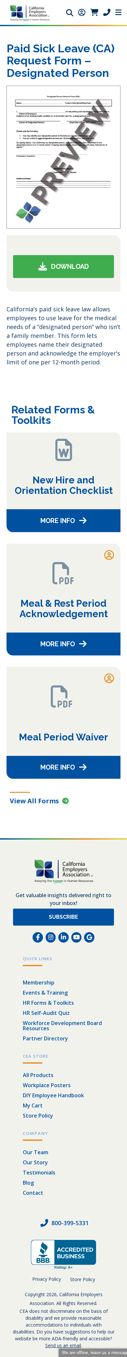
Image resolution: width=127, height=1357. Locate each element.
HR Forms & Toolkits (48, 1002)
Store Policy (38, 1115)
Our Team (35, 1152)
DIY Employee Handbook (53, 1095)
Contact (33, 1192)
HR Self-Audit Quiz (46, 1013)
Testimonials (39, 1172)
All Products (38, 1075)
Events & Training (45, 992)
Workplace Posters (47, 1085)
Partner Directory (45, 1038)
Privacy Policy (46, 1279)
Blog (28, 1182)
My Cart (33, 1105)
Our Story (35, 1162)
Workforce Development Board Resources (62, 1025)
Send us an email (63, 1345)
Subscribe (63, 917)
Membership (38, 982)
